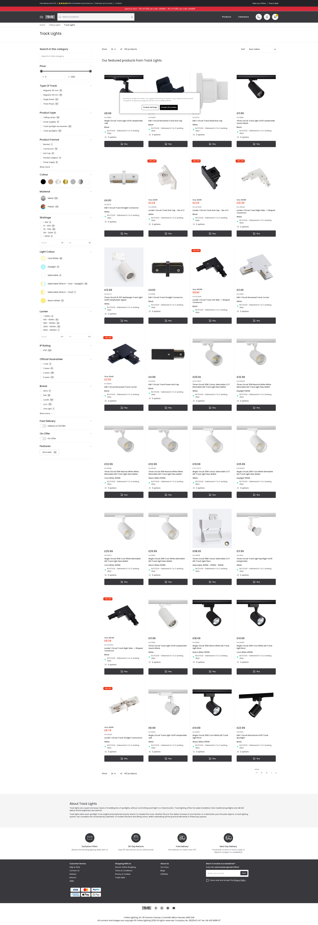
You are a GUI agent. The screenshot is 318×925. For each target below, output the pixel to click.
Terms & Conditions (123, 870)
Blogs (162, 870)
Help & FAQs (75, 867)
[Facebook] (155, 908)
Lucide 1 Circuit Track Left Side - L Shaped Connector (211, 301)
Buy (126, 144)
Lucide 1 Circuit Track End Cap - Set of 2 (166, 210)
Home (42, 25)
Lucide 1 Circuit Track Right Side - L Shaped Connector (256, 211)
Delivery (73, 874)
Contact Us (74, 870)
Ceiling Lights (54, 25)
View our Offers (259, 3)
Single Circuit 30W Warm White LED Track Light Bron (211, 646)
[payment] (91, 889)
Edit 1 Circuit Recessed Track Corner (253, 297)
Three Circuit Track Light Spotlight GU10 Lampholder (254, 559)
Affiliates (164, 874)
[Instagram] (161, 908)
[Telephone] (259, 17)
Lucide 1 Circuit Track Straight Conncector (123, 738)
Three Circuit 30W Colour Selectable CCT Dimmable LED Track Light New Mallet (211, 385)
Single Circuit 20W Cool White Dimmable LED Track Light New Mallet (255, 472)
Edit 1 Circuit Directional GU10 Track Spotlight (252, 736)
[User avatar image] (267, 17)
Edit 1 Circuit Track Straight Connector (121, 208)
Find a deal (273, 3)
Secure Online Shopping (125, 867)
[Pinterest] (167, 908)
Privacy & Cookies (122, 874)
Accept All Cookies (168, 107)
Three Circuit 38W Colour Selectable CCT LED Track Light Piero (211, 559)
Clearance (243, 16)
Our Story (164, 867)
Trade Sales (120, 877)
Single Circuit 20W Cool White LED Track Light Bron (254, 646)
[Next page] (271, 772)
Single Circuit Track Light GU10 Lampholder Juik (123, 122)
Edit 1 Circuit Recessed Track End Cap (165, 121)
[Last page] (276, 772)
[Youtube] (173, 908)
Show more (45, 167)
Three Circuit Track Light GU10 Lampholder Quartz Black (256, 122)
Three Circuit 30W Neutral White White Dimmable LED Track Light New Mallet (254, 385)
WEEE (72, 881)
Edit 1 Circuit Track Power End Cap (163, 384)
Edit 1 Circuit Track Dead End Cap (207, 121)
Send (244, 873)
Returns (73, 877)
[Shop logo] (50, 17)
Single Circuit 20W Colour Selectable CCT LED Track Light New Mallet (211, 472)
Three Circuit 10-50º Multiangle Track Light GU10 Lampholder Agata (123, 298)
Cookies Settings (150, 107)
